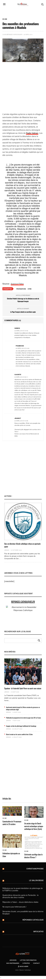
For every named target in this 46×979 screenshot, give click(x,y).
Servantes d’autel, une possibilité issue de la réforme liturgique (22, 912)
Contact (36, 963)
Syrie (30, 289)
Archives (13, 960)
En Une (4, 19)
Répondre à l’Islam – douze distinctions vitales (20, 902)
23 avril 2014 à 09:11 (21, 377)
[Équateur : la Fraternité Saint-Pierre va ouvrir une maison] (23, 671)
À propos (26, 963)
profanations (21, 289)
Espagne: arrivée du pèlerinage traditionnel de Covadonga (21, 726)
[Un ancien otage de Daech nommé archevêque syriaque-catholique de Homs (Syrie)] (34, 812)
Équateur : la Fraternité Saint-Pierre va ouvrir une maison (22, 688)
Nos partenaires (12, 963)
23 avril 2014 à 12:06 (21, 421)
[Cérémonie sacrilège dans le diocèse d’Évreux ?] (34, 841)
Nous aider (23, 966)
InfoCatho (38, 931)
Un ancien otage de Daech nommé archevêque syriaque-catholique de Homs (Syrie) (33, 826)
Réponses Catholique (33, 920)
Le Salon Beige (36, 880)
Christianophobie (35, 868)
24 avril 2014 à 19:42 (22, 348)
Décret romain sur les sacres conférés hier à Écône (19, 734)
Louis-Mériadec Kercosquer (12, 34)
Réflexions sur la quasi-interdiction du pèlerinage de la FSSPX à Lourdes (22, 889)
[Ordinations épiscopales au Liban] (12, 841)
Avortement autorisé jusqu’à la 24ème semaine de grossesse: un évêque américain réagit (23, 708)
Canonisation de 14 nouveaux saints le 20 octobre (11, 823)
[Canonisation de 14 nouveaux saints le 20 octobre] (12, 811)
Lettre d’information (28, 960)
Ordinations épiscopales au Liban (11, 855)
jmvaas (6, 550)
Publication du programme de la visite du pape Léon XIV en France (23, 717)
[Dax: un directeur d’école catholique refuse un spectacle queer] (23, 521)
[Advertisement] (23, 87)
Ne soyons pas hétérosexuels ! (14, 906)
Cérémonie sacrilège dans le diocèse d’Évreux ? (33, 856)
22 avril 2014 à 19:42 (21, 331)
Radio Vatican (32, 133)
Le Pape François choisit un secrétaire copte (23, 312)
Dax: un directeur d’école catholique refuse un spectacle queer (22, 545)
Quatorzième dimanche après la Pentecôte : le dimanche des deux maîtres (20, 896)
